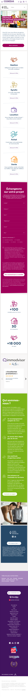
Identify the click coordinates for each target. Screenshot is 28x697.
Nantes (3, 579)
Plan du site (14, 610)
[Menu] (2, 2)
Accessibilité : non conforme (14, 621)
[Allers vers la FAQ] (18, 2)
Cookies (14, 616)
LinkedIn (18, 643)
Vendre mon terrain (14, 611)
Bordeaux (4, 578)
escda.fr (24, 689)
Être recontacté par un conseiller (14, 274)
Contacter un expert (9, 494)
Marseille (15, 578)
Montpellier (20, 578)
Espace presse (14, 632)
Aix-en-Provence (5, 581)
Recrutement (13, 631)
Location (6, 242)
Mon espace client (13, 543)
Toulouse (12, 581)
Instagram (15, 643)
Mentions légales (14, 619)
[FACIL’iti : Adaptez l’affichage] (14, 600)
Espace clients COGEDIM (13, 624)
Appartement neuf (14, 613)
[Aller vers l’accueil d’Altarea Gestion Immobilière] (5, 7)
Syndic (18, 240)
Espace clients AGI (13, 626)
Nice (17, 579)
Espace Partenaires (13, 629)
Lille (8, 578)
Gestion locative (8, 240)
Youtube (12, 643)
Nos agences (14, 605)
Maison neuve (14, 614)
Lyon (11, 578)
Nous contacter (13, 45)
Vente (20, 242)
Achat (14, 242)
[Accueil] (9, 2)
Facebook (10, 643)
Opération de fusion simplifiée (13, 634)
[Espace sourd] (14, 597)
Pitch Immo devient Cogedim (14, 636)
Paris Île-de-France (10, 579)
